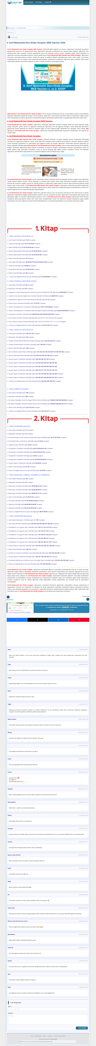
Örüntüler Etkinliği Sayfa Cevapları (26, 501)
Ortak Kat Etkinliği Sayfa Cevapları (22, 266)
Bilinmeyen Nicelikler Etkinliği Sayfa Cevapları (28, 486)
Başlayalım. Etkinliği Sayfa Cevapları (21, 337)
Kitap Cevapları (28, 2)
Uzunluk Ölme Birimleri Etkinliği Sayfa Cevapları (33, 355)
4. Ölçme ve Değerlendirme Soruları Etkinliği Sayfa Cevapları (32, 411)
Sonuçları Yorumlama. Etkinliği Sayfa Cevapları (34, 314)
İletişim (44, 1036)
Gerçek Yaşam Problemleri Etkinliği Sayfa (32, 363)
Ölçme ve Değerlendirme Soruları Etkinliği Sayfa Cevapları (30, 470)
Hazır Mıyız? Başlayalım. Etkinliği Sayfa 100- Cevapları (26, 520)
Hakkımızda (49, 1036)
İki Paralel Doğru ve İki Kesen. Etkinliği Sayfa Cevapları (28, 441)
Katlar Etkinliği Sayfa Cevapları (24, 247)
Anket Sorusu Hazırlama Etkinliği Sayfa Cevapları (27, 303)
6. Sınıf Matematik (21, 28)
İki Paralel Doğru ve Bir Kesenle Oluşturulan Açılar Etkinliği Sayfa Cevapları (37, 437)
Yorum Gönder (82, 1028)
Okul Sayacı (38, 2)
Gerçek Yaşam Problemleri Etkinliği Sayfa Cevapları (31, 359)
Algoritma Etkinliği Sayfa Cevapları (25, 504)
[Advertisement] (48, 15)
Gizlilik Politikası (38, 1036)
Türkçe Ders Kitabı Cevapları (59, 1036)
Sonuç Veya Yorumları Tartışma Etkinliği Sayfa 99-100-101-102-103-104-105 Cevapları (35, 318)
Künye (32, 1036)
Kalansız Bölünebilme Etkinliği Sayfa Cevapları (28, 251)
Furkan (12, 37)
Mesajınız (10, 1013)
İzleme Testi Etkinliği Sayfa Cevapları (21, 258)
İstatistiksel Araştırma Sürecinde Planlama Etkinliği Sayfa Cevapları (32, 300)
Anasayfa (12, 28)
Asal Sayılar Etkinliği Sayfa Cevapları (30, 262)
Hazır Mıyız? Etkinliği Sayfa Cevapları (22, 240)
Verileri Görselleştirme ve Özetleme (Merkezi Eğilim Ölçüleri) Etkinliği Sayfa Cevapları (41, 311)
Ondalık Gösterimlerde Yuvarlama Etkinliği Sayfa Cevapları (30, 344)
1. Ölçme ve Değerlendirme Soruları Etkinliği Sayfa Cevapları (32, 277)
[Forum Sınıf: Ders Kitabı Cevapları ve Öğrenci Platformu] (15, 4)
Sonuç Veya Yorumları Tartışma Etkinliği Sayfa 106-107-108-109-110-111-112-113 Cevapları (37, 322)
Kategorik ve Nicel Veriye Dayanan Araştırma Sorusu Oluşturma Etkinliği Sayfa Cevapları (40, 292)
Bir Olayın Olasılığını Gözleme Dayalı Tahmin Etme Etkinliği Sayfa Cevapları (40, 400)
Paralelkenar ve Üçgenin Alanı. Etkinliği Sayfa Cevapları (32, 527)
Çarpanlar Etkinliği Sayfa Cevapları (24, 244)
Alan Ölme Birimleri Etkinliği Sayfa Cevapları (33, 524)
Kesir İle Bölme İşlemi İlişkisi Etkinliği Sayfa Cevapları (39, 352)
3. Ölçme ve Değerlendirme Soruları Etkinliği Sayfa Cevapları (34, 381)
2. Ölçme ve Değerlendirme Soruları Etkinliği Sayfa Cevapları (33, 325)
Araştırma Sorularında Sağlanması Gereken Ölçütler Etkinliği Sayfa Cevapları (36, 296)
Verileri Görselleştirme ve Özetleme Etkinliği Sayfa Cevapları (33, 307)
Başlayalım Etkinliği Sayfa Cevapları (20, 289)
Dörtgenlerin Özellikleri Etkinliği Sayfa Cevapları (30, 448)
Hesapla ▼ (48, 2)
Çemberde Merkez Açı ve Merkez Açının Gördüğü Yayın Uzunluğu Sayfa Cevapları (41, 560)
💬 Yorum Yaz (11, 32)
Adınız (9, 1006)
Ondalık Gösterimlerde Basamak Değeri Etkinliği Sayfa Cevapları (34, 341)
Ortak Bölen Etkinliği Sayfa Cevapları (24, 269)
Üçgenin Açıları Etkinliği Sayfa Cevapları (23, 445)
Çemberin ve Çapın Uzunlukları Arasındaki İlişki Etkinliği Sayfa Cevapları (37, 553)
